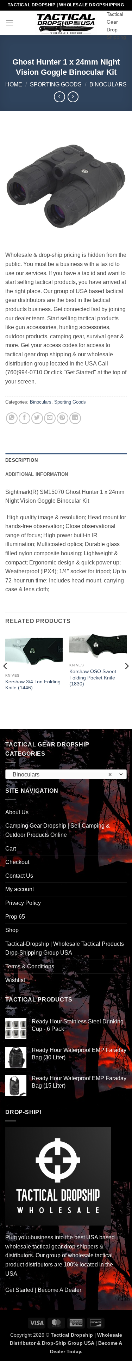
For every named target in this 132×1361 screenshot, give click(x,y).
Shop (12, 930)
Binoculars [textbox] (62, 775)
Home (13, 84)
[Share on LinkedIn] (75, 418)
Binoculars (108, 84)
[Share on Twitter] (37, 418)
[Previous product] (73, 96)
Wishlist (15, 980)
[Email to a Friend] (50, 418)
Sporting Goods (56, 84)
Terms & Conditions (29, 966)
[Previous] (5, 680)
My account (19, 889)
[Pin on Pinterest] (62, 418)
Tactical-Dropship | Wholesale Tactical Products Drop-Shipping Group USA (64, 948)
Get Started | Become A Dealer (43, 1290)
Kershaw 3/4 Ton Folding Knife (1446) (33, 685)
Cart (10, 849)
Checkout (17, 862)
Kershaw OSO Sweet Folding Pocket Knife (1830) (92, 677)
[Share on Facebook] (24, 418)
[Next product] (59, 96)
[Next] (126, 680)
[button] (9, 22)
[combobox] (66, 774)
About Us (17, 812)
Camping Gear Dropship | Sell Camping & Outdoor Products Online (57, 830)
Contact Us (19, 876)
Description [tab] (21, 460)
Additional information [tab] (36, 474)
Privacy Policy (23, 903)
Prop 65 (15, 917)
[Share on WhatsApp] (12, 418)
